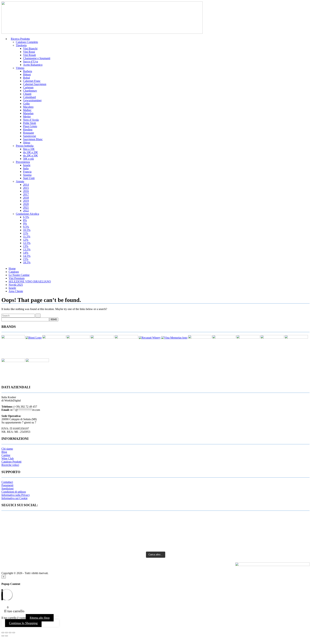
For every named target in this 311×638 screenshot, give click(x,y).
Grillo (26, 103)
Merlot (27, 116)
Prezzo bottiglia (24, 145)
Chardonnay (30, 90)
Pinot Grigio (30, 126)
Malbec (27, 110)
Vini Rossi (29, 51)
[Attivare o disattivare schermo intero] (6, 632)
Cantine (5, 455)
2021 (26, 207)
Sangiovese (29, 136)
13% (25, 246)
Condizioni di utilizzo (13, 491)
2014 (26, 184)
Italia (26, 168)
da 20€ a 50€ (30, 155)
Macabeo (28, 106)
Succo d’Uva (30, 61)
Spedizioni (7, 488)
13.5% (26, 249)
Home (12, 268)
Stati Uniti (29, 178)
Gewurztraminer (32, 100)
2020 (26, 204)
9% (25, 223)
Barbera (27, 71)
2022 (26, 210)
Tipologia (21, 45)
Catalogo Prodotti (11, 461)
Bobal (26, 77)
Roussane (28, 132)
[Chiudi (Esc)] (13, 632)
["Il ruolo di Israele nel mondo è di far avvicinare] (155, 535)
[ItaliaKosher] (102, 32)
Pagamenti (7, 485)
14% (25, 252)
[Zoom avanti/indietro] (2, 632)
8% (25, 220)
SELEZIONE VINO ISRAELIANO (30, 281)
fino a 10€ (29, 148)
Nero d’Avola (31, 119)
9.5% (26, 226)
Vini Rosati (29, 55)
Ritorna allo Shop (40, 617)
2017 (26, 194)
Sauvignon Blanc (33, 139)
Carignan (28, 87)
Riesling (27, 129)
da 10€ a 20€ (30, 152)
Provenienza (23, 161)
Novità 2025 (16, 284)
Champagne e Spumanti (36, 58)
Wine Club (7, 458)
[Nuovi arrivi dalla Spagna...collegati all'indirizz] (259, 518)
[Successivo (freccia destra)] (6, 635)
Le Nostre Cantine (19, 275)
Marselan (28, 113)
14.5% (26, 255)
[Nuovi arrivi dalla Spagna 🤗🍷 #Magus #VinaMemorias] (52, 537)
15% (25, 259)
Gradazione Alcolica (27, 213)
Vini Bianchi (30, 48)
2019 (26, 200)
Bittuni (27, 74)
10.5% (26, 230)
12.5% (26, 242)
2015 (26, 187)
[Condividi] (10, 632)
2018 (26, 197)
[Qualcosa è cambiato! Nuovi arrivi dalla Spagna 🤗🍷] (155, 521)
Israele (26, 165)
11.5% (26, 236)
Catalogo (14, 271)
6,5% (26, 217)
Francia (27, 171)
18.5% (26, 262)
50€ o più (28, 158)
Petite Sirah (29, 123)
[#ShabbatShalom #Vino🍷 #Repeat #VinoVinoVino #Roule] (259, 540)
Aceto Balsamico (32, 64)
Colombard (29, 97)
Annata (20, 181)
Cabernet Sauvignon (34, 84)
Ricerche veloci (10, 464)
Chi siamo (7, 448)
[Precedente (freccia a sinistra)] (2, 635)
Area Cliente (16, 291)
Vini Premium (16, 278)
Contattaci (7, 482)
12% (25, 239)
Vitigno (20, 67)
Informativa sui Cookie (14, 498)
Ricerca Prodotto (20, 38)
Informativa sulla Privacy (15, 495)
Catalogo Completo (27, 42)
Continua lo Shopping (23, 623)
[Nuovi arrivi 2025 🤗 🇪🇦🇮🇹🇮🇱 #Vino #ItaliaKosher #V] (52, 516)
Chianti (27, 93)
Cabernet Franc (31, 80)
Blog (4, 451)
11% (25, 233)
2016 (26, 191)
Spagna (27, 174)
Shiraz (26, 142)
